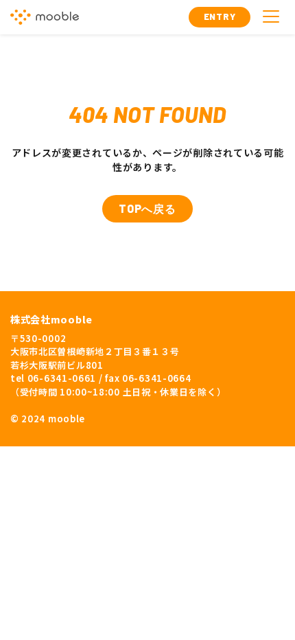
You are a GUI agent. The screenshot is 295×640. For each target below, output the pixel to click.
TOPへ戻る (147, 208)
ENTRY (220, 16)
